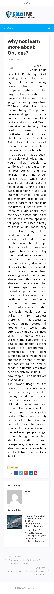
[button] (27, 3)
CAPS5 (24, 588)
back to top (33, 588)
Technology (13, 468)
